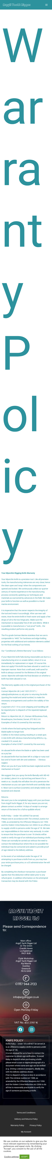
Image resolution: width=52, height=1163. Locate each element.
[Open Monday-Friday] (26, 1005)
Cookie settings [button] (11, 1157)
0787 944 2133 (26, 984)
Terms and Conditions (26, 1113)
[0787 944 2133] (26, 978)
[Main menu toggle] (46, 4)
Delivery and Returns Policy (26, 1119)
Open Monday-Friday (26, 1010)
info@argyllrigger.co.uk (26, 997)
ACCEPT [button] (24, 1157)
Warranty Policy (17, 1125)
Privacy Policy (36, 1125)
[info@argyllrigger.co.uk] (26, 992)
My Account (26, 1132)
